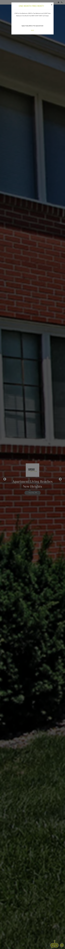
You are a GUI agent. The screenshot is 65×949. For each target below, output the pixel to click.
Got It (32, 30)
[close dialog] (51, 5)
